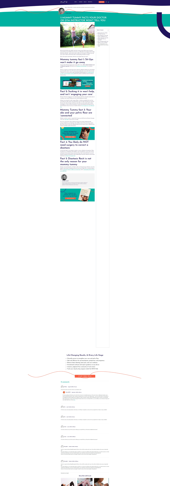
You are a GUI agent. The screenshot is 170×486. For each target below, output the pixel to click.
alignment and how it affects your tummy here (72, 169)
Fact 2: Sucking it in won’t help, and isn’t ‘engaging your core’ (103, 36)
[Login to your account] (106, 2)
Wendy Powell (68, 13)
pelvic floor (67, 119)
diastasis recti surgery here (70, 155)
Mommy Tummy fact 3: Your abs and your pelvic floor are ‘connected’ (103, 39)
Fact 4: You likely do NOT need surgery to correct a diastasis (103, 42)
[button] (102, 30)
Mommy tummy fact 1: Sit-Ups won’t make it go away (102, 33)
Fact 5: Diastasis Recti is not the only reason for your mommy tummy (103, 45)
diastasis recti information (81, 66)
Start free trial (85, 376)
